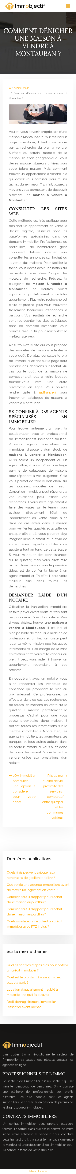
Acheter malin (21, 88)
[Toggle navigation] (68, 6)
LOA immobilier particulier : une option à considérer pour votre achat (24, 789)
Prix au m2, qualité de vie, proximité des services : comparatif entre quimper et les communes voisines (52, 797)
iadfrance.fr (47, 392)
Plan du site (38, 1171)
